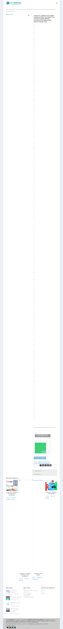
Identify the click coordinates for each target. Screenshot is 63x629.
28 (35, 452)
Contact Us (26, 591)
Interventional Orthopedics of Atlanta (14, 610)
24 (42, 449)
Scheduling (10, 9)
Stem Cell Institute (23, 579)
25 (44, 449)
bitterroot (43, 593)
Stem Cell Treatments (16, 9)
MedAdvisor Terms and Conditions (35, 619)
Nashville (43, 590)
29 (38, 452)
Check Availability (39, 458)
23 (40, 449)
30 (40, 452)
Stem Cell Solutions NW (37, 578)
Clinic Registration (28, 593)
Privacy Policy (26, 595)
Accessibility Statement (29, 597)
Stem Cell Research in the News (30, 590)
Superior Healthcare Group (44, 462)
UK (41, 589)
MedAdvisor (11, 619)
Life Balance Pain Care (16, 597)
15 (38, 446)
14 (35, 446)
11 (44, 444)
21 (35, 449)
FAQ (24, 589)
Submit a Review (27, 594)
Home (7, 9)
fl (41, 594)
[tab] (44, 471)
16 (40, 446)
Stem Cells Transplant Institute (11, 498)
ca (41, 591)
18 (44, 446)
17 (42, 446)
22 (38, 449)
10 (42, 444)
